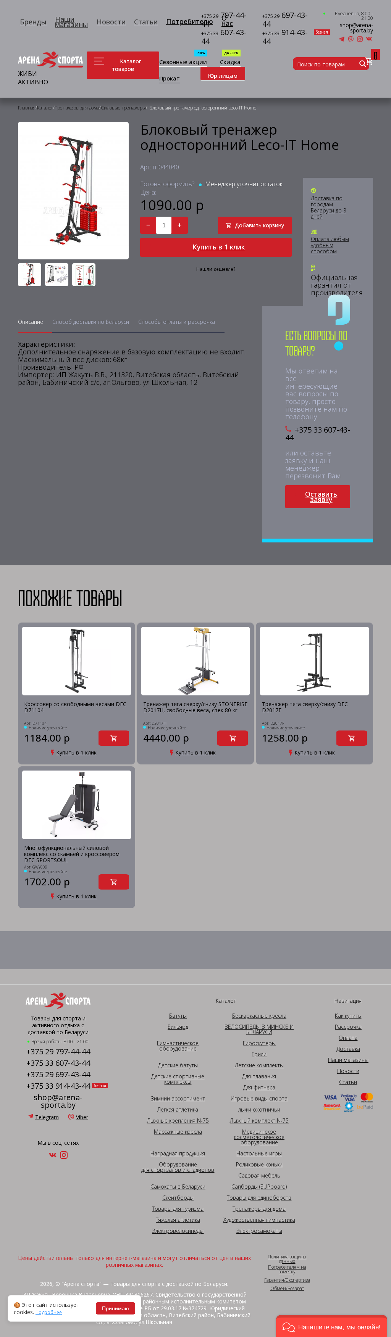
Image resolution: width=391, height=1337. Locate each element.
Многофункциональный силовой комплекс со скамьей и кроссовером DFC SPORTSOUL (72, 854)
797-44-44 (224, 19)
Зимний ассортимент (178, 1098)
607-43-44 (224, 37)
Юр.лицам (223, 75)
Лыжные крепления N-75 (178, 1120)
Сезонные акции (183, 62)
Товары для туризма (178, 1209)
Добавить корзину (259, 225)
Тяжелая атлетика (178, 1220)
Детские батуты (178, 1065)
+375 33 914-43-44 (58, 1086)
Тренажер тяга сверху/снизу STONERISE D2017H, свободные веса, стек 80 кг (195, 707)
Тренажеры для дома (259, 1209)
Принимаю (115, 1308)
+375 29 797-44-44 (58, 1051)
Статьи (146, 21)
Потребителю (189, 21)
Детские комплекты (259, 1065)
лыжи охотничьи (259, 1109)
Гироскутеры (259, 1043)
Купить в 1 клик (218, 246)
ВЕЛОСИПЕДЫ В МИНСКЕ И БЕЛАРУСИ (259, 1029)
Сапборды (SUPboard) (259, 1186)
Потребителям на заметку (287, 1269)
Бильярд (178, 1027)
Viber (82, 1117)
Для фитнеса (259, 1087)
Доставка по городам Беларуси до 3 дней (328, 207)
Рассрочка (348, 1027)
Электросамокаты (259, 1231)
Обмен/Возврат (287, 1288)
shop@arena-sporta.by (356, 28)
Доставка (348, 1049)
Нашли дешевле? (215, 269)
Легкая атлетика (177, 1109)
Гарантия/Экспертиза (287, 1280)
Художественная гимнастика (259, 1220)
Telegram (47, 1117)
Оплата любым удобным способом (330, 245)
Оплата (348, 1038)
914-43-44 (287, 37)
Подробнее (49, 1312)
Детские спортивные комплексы (177, 1079)
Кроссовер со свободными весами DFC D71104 (75, 707)
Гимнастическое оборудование (178, 1046)
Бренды (33, 21)
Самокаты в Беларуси (177, 1186)
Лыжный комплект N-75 (259, 1120)
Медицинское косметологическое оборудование (259, 1137)
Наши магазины (71, 21)
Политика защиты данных (287, 1259)
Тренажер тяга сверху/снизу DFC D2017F (305, 707)
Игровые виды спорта (259, 1098)
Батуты (178, 1015)
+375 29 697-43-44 (58, 1074)
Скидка (230, 62)
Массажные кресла (178, 1131)
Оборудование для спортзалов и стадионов (177, 1167)
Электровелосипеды (178, 1231)
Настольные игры (259, 1153)
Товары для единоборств (259, 1197)
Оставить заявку (321, 496)
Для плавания (259, 1076)
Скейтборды (178, 1197)
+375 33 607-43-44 (317, 433)
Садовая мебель (259, 1175)
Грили (259, 1054)
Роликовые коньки (259, 1164)
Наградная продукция (177, 1153)
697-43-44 (285, 19)
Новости (111, 21)
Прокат (169, 79)
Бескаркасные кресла (259, 1015)
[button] (331, 1326)
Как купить (348, 1015)
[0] (369, 61)
